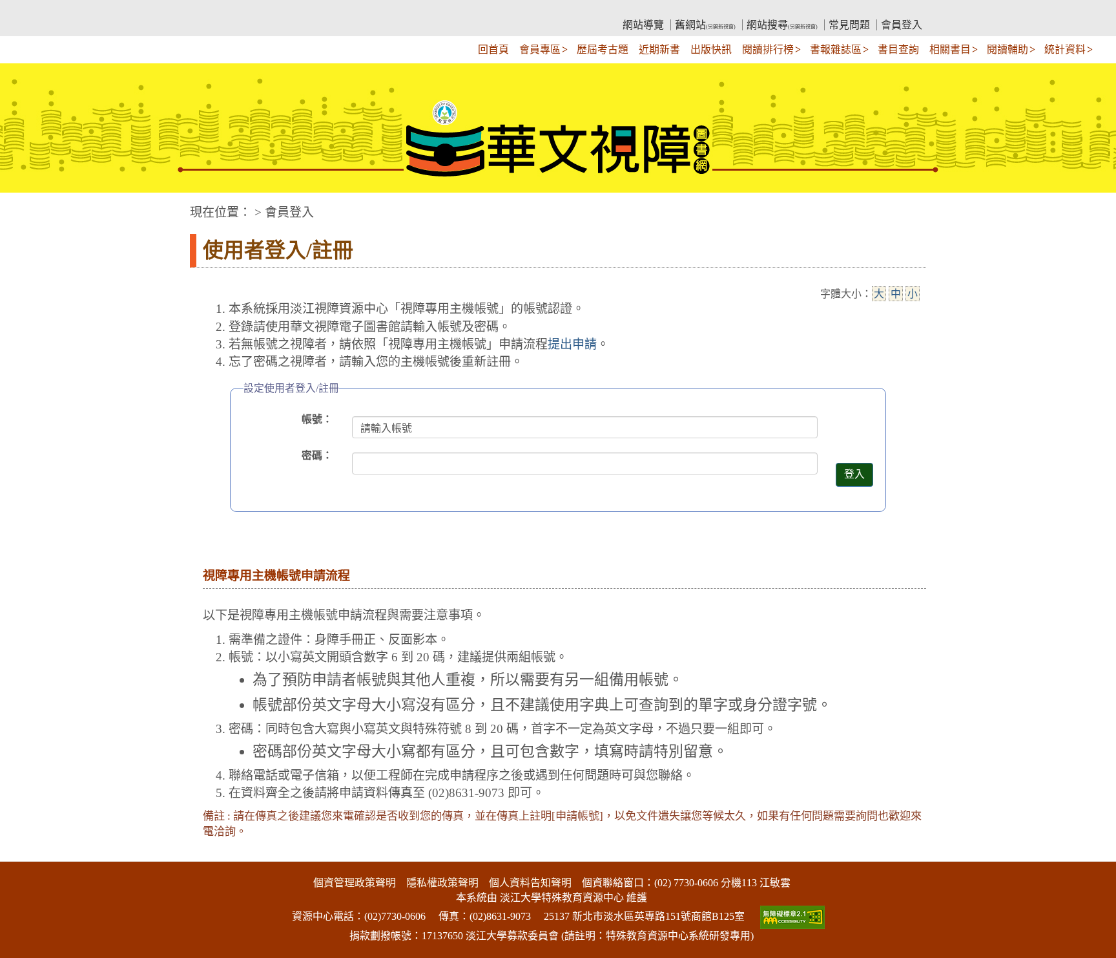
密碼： (317, 455)
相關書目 (950, 49)
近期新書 (659, 49)
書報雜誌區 (836, 49)
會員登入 (901, 24)
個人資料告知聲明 (530, 882)
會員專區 (540, 49)
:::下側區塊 (24, 853)
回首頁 (493, 49)
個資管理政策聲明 (354, 882)
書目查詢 (898, 49)
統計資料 (1065, 49)
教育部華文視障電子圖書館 (304, 10)
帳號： (317, 419)
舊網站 (705, 24)
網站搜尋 (782, 24)
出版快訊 (711, 49)
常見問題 (849, 24)
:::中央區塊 (24, 205)
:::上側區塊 (214, 10)
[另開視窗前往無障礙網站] (791, 916)
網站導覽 (643, 24)
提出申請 (572, 344)
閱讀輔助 (1007, 49)
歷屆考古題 (602, 49)
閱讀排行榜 (768, 49)
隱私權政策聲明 (442, 882)
